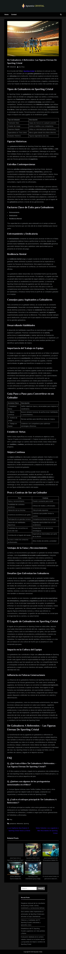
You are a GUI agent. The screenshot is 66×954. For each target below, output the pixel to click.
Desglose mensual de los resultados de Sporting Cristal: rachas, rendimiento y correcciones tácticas (33, 905)
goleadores (12, 823)
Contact (14, 14)
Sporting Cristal (28, 71)
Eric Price (21, 67)
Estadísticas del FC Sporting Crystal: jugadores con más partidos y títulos (33, 931)
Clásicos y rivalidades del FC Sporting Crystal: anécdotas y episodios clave (31, 922)
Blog (10, 819)
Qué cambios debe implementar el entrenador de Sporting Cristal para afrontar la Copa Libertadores (32, 914)
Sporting (26, 823)
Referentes (20, 823)
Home (6, 14)
